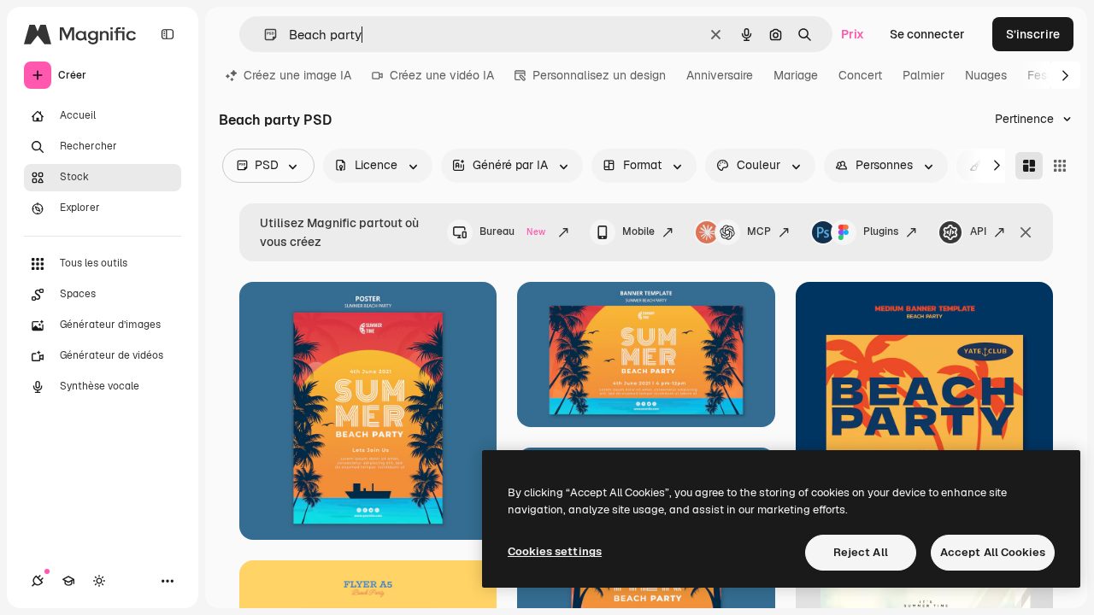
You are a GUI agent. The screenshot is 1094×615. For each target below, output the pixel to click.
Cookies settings (555, 551)
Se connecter (927, 34)
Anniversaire (719, 75)
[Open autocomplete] (263, 34)
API (978, 231)
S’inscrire (1033, 34)
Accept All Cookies (992, 552)
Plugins (880, 231)
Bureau (512, 231)
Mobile (638, 231)
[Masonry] (1029, 165)
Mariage (795, 75)
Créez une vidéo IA (442, 75)
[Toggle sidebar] (167, 34)
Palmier (923, 75)
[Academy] (68, 580)
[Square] (1059, 165)
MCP (759, 231)
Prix (852, 34)
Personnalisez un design (599, 75)
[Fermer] (1025, 232)
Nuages (986, 75)
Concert (860, 75)
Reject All (860, 552)
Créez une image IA (297, 75)
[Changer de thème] (99, 580)
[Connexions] (37, 580)
